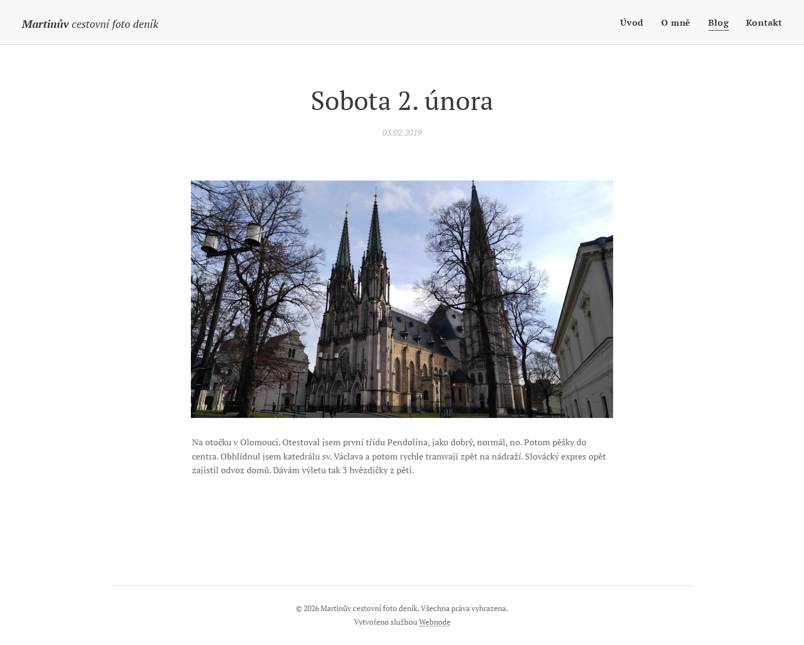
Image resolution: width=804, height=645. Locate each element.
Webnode (435, 622)
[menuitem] (634, 22)
